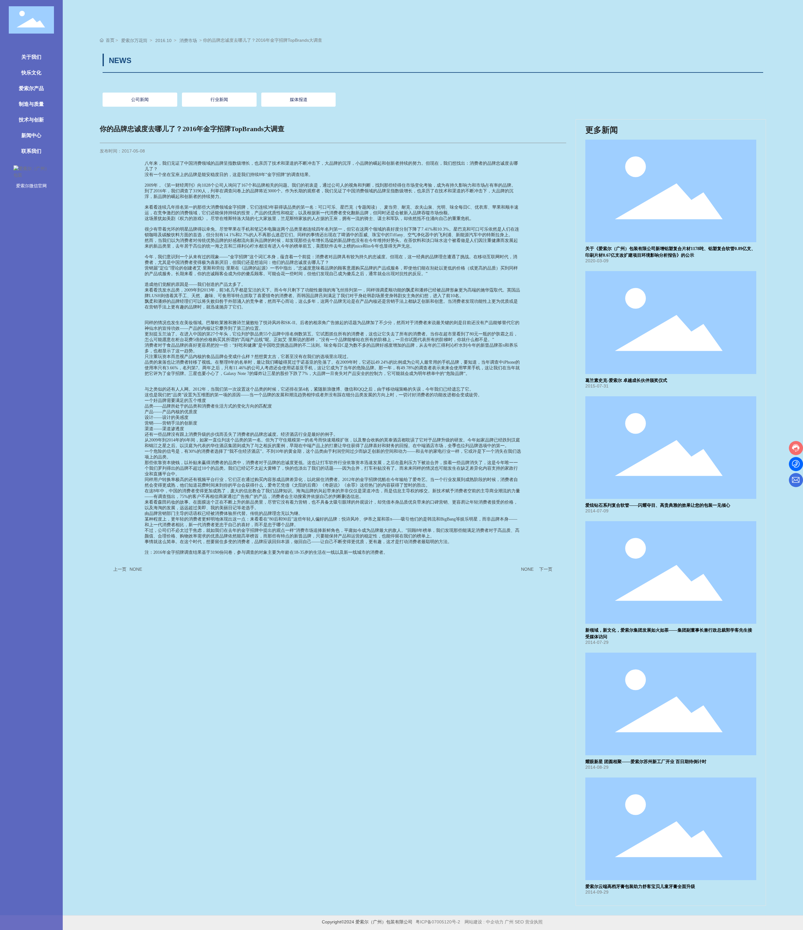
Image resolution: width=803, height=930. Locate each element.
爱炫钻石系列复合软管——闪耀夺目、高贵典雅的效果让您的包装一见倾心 (657, 505)
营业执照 (534, 921)
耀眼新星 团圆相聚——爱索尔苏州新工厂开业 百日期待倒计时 (645, 761)
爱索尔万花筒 (134, 40)
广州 (509, 921)
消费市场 (188, 40)
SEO (519, 921)
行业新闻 (219, 99)
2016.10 (163, 40)
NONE (136, 569)
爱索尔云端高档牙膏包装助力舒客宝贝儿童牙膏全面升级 (640, 886)
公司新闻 (140, 99)
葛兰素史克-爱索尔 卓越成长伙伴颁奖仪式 (626, 380)
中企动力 (494, 921)
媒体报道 (298, 99)
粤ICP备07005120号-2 (438, 921)
